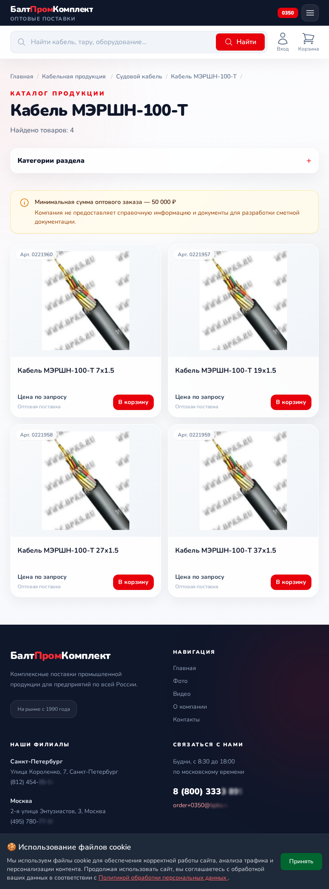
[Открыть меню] (310, 12)
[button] (32, 782)
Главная (184, 668)
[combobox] (111, 42)
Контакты (186, 719)
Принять (301, 861)
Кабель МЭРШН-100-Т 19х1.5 (225, 370)
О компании (190, 707)
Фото (180, 681)
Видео (182, 694)
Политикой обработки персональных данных (163, 878)
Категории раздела (164, 160)
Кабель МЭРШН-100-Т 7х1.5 (66, 370)
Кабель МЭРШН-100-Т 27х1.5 (68, 550)
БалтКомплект (60, 655)
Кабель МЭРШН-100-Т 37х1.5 (225, 550)
